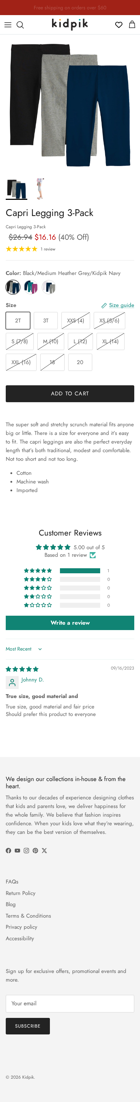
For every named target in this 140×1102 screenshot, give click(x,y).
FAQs (12, 882)
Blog (11, 904)
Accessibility (20, 938)
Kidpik (28, 1077)
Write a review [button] (70, 623)
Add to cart (70, 394)
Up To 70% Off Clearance (70, 10)
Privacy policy (21, 927)
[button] (38, 570)
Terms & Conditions (28, 916)
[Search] (24, 25)
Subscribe (28, 1026)
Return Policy (21, 893)
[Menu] (8, 25)
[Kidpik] (70, 25)
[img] (22, 669)
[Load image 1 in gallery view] (70, 105)
